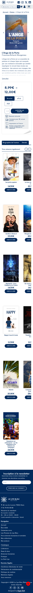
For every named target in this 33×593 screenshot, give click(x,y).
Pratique (4, 556)
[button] (18, 2)
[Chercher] (18, 6)
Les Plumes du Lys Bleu (9, 533)
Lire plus (5, 78)
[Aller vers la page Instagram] (14, 587)
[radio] (9, 98)
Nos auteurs (5, 541)
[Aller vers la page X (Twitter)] (18, 587)
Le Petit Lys (5, 559)
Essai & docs (5, 551)
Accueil (5, 12)
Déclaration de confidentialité (11, 569)
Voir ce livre (11, 189)
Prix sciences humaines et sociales (13, 535)
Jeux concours (6, 577)
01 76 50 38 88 (8, 508)
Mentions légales (7, 575)
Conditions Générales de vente (12, 567)
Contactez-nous (6, 530)
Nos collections (6, 538)
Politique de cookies (8, 572)
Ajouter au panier (19, 111)
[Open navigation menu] (29, 7)
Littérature (5, 548)
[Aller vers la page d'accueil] (16, 499)
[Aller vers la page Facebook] (10, 587)
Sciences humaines (8, 554)
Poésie (12, 12)
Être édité (4, 528)
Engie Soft (21, 591)
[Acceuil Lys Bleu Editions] (8, 2)
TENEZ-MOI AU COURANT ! (16, 488)
